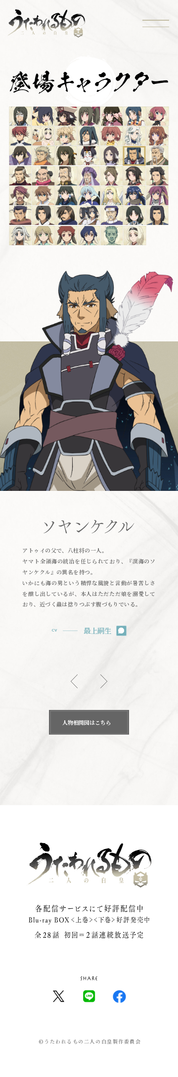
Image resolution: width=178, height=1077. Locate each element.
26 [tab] (111, 176)
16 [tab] (43, 156)
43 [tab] (20, 236)
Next (103, 681)
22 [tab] (20, 176)
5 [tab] (111, 116)
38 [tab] (66, 215)
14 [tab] (157, 136)
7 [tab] (157, 116)
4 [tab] (89, 116)
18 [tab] (88, 156)
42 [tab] (157, 215)
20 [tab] (134, 156)
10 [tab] (65, 136)
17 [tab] (65, 156)
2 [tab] (43, 116)
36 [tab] (20, 215)
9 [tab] (43, 136)
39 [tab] (89, 215)
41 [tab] (134, 215)
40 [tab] (111, 215)
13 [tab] (134, 136)
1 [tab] (20, 116)
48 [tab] (135, 236)
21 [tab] (157, 156)
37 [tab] (43, 215)
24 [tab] (66, 176)
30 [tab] (43, 196)
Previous (74, 681)
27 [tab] (134, 176)
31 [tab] (66, 196)
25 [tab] (88, 176)
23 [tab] (43, 176)
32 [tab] (89, 196)
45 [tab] (66, 236)
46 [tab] (89, 236)
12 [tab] (111, 136)
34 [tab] (134, 196)
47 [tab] (111, 236)
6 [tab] (135, 116)
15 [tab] (20, 156)
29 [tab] (20, 196)
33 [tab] (111, 196)
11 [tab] (88, 136)
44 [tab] (43, 236)
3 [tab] (66, 116)
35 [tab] (157, 196)
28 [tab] (157, 176)
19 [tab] (111, 156)
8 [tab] (20, 136)
